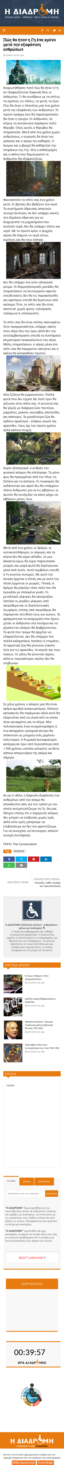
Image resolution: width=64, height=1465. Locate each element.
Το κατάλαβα (45, 1462)
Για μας (11, 1180)
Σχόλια (27, 1181)
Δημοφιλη (44, 1181)
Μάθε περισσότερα (24, 1462)
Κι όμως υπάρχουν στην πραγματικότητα (37, 977)
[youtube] (54, 30)
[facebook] (42, 30)
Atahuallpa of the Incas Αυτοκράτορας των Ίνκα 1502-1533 (42, 1046)
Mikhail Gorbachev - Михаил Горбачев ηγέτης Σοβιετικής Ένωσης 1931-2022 (39, 1025)
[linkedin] (60, 30)
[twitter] (48, 30)
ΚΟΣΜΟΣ (19, 851)
